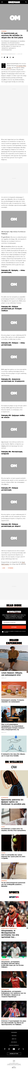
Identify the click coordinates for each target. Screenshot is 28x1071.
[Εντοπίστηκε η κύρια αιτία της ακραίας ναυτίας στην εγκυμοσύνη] (14, 816)
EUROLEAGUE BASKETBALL (9, 928)
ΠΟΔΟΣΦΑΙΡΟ (5, 959)
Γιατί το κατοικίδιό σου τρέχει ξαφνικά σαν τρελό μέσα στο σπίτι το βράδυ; (13, 856)
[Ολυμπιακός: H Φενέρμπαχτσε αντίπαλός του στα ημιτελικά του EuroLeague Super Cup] (14, 915)
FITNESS (3, 31)
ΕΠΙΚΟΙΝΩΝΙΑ (14, 1032)
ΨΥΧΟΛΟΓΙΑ (4, 797)
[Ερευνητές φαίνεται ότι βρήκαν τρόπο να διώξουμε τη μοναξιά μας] (14, 784)
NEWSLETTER (14, 1053)
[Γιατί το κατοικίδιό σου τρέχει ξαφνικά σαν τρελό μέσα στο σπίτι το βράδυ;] (14, 843)
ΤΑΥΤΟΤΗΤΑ (14, 1035)
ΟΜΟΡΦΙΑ (4, 880)
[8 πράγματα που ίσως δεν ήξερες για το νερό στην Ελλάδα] (14, 744)
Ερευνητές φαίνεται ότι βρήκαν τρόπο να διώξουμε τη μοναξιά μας (13, 802)
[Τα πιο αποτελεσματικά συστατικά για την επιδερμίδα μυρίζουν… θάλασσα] (14, 870)
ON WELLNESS (14, 762)
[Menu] (2, 2)
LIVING (3, 852)
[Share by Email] (13, 57)
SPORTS (14, 892)
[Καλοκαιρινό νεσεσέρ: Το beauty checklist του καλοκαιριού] (14, 690)
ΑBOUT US (14, 1038)
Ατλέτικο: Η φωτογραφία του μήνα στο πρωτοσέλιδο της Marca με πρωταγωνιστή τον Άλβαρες (13, 1022)
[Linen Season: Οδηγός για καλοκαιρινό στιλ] (14, 659)
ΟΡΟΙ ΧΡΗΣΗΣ (14, 1042)
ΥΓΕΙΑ (3, 826)
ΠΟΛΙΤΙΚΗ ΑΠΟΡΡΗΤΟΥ (14, 1045)
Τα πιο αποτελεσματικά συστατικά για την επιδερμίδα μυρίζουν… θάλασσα (13, 884)
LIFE (3, 568)
